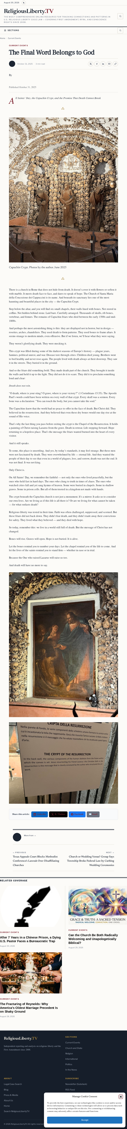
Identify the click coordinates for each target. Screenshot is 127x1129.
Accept (84, 1120)
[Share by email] (109, 64)
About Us (8, 1100)
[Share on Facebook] (96, 64)
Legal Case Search (13, 1084)
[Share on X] (90, 64)
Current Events (14, 38)
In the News (71, 1069)
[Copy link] (115, 64)
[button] (120, 1096)
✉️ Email (93, 814)
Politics (68, 1064)
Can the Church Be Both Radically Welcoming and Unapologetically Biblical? (93, 938)
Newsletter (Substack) (76, 1084)
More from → (30, 835)
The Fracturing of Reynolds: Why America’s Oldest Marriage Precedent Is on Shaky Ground (29, 1007)
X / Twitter (60, 814)
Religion (69, 1053)
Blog (6, 1089)
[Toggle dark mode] (24, 3)
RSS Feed (70, 1089)
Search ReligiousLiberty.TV (17, 1111)
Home (2, 38)
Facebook (78, 814)
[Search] (120, 16)
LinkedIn (41, 814)
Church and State (73, 1048)
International (71, 1059)
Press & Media (11, 1095)
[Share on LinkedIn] (103, 64)
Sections (13, 30)
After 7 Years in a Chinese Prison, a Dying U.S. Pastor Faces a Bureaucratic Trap (30, 939)
